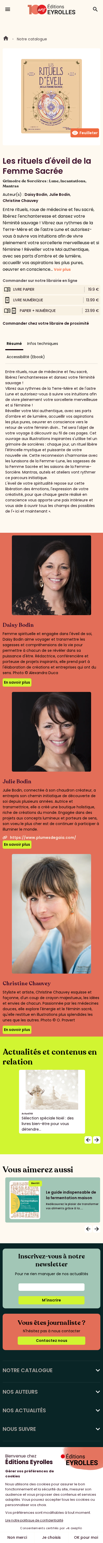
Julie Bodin (59, 194)
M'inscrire (51, 1300)
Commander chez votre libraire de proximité (46, 323)
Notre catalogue (32, 39)
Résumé (14, 343)
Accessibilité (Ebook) (26, 357)
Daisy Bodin (36, 194)
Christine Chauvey (20, 200)
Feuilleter (85, 133)
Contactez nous (51, 1340)
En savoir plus (17, 682)
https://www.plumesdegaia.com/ (43, 837)
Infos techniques (42, 343)
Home (6, 39)
